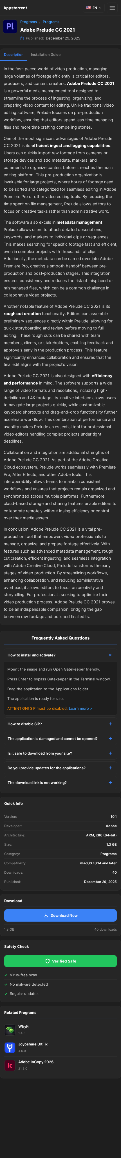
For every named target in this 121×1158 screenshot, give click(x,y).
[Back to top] (92, 1145)
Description (14, 54)
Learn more (79, 708)
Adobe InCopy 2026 (35, 1062)
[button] (94, 8)
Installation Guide (45, 54)
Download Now (64, 915)
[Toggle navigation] (112, 8)
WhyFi (23, 1026)
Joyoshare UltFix (33, 1044)
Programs (28, 21)
